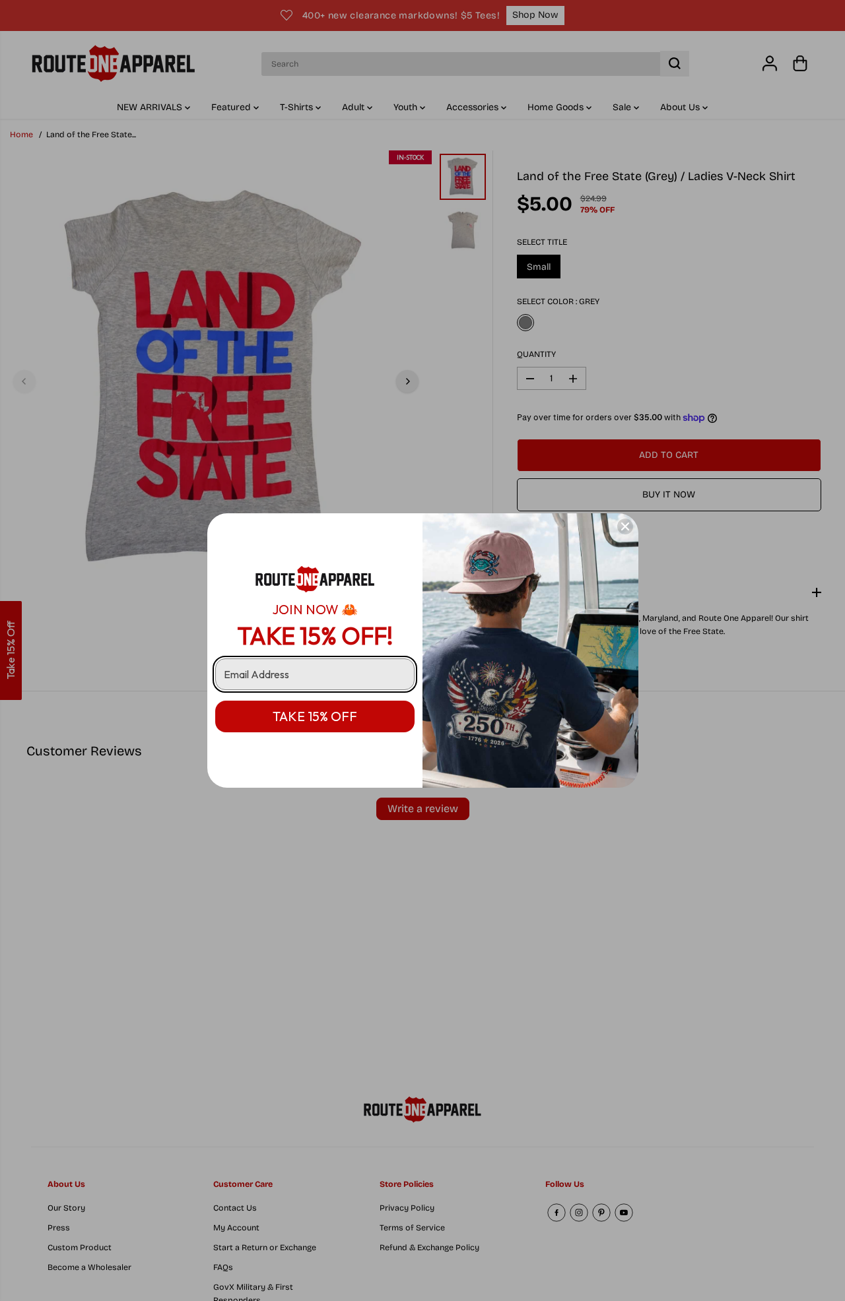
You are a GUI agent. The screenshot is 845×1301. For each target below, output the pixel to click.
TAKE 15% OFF (315, 716)
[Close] (625, 526)
